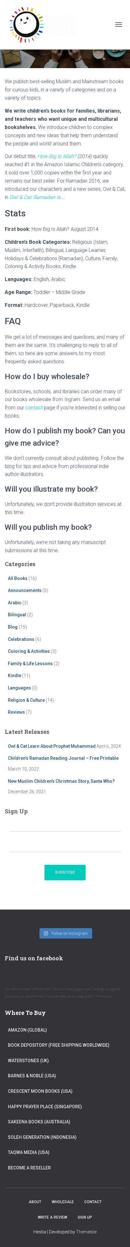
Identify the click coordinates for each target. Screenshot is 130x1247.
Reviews (16, 712)
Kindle (14, 675)
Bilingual (17, 614)
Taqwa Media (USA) (29, 1152)
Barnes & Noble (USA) (32, 1075)
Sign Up (85, 1217)
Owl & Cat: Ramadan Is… (36, 197)
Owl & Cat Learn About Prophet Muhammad (52, 746)
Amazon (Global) (27, 1030)
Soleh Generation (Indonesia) (42, 1137)
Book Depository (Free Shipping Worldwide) (58, 1045)
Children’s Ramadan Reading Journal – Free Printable (63, 758)
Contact (93, 1202)
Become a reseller (29, 1167)
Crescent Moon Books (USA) (40, 1091)
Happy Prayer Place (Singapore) (45, 1106)
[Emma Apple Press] (44, 24)
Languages (19, 687)
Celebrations (21, 639)
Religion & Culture (26, 700)
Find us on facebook (34, 958)
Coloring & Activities (29, 651)
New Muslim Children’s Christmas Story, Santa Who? (61, 781)
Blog (13, 626)
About (35, 1202)
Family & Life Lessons (30, 663)
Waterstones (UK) (28, 1060)
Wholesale (63, 1202)
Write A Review (52, 1217)
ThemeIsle (86, 1231)
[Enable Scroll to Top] (117, 1234)
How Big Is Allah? (57, 156)
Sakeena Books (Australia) (39, 1121)
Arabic (14, 602)
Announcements (25, 590)
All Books (17, 578)
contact (34, 408)
